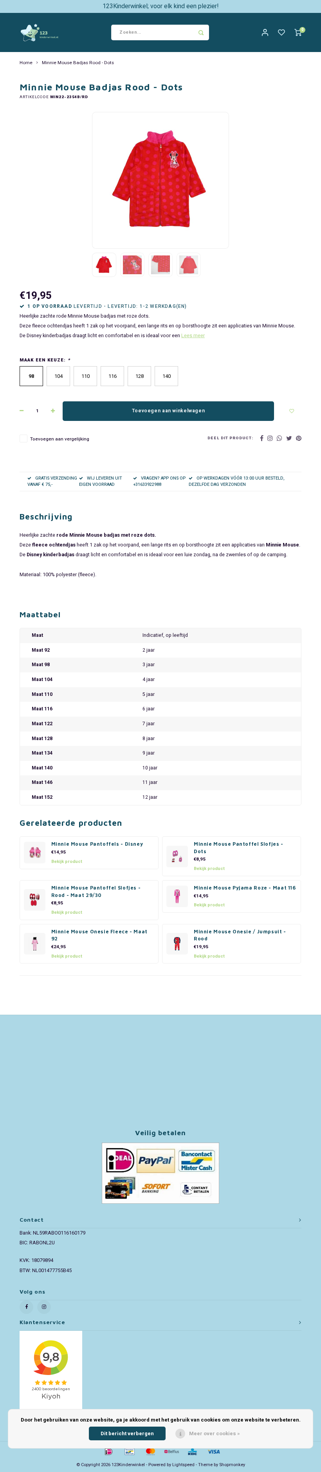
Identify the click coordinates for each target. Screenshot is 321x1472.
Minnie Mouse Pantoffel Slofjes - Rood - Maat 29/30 (96, 891)
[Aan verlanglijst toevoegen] (291, 411)
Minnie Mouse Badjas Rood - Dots (78, 63)
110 (85, 376)
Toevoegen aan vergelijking (59, 439)
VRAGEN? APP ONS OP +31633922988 (159, 481)
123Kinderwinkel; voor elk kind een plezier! (161, 6)
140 (166, 376)
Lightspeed (183, 1464)
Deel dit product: (230, 438)
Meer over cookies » (214, 1433)
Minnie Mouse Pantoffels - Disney (97, 844)
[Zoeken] (201, 32)
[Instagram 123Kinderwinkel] (44, 1307)
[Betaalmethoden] (108, 1451)
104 (58, 376)
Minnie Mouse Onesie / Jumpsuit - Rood (240, 935)
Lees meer (193, 335)
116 (112, 376)
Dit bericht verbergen (127, 1433)
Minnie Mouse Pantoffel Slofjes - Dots (238, 847)
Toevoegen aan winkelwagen (168, 410)
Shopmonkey (232, 1464)
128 (139, 376)
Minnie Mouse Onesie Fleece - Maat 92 (99, 935)
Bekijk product (66, 861)
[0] (297, 32)
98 (31, 376)
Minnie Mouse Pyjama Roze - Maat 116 (245, 888)
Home (26, 63)
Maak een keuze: (45, 360)
